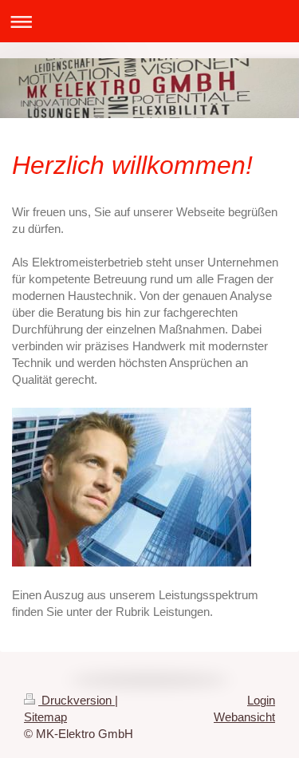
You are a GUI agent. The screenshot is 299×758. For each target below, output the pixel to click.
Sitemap (45, 717)
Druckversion (76, 700)
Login (261, 700)
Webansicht (244, 717)
